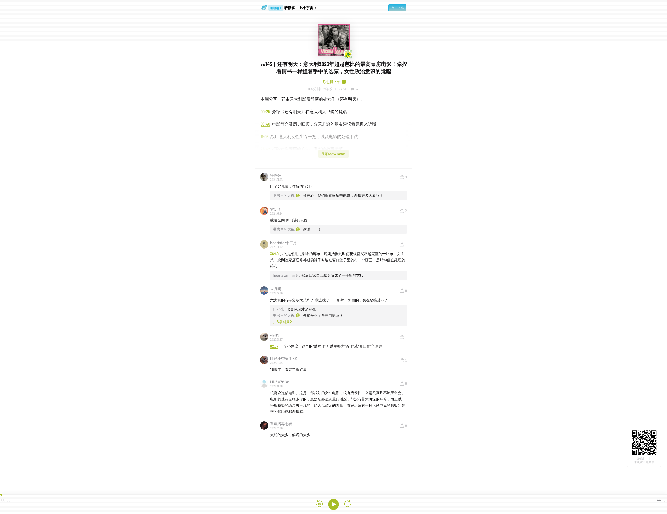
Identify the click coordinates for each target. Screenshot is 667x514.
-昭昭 (274, 335)
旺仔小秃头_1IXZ (283, 358)
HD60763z (279, 382)
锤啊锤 (275, 175)
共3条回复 (281, 321)
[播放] (333, 504)
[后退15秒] (319, 504)
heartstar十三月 (283, 242)
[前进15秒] (348, 504)
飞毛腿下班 (331, 81)
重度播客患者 (281, 424)
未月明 (275, 289)
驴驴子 (275, 209)
